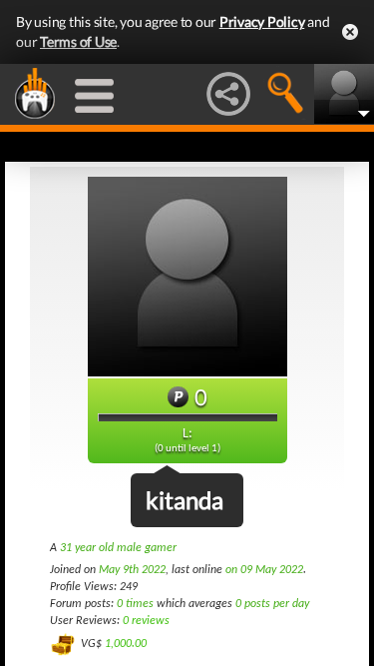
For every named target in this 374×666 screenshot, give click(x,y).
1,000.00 (126, 644)
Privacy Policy (262, 21)
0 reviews (146, 621)
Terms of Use (78, 41)
